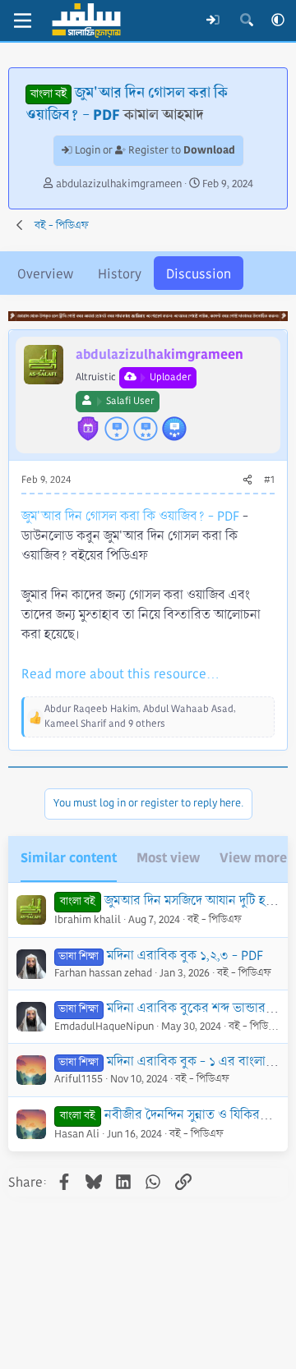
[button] (278, 20)
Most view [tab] (168, 858)
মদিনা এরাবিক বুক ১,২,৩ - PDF (185, 955)
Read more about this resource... (120, 673)
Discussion (198, 273)
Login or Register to (153, 150)
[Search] (246, 20)
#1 (269, 480)
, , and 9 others (140, 716)
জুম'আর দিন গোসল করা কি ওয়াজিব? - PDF (130, 516)
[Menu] (22, 20)
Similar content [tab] (69, 858)
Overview (45, 273)
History (119, 273)
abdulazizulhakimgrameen (119, 184)
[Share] (247, 480)
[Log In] (213, 20)
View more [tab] (253, 858)
